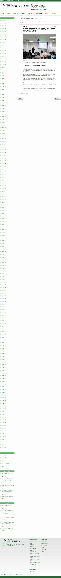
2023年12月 (4, 108)
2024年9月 (4, 83)
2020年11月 (4, 210)
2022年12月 (4, 141)
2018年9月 (4, 282)
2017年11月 (4, 309)
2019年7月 (4, 254)
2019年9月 (4, 249)
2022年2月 (4, 169)
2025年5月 (4, 61)
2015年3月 (4, 381)
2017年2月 (4, 334)
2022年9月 (4, 149)
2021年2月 (4, 202)
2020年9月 (4, 216)
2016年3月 (4, 359)
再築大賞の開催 (33, 564)
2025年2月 (4, 70)
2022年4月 (4, 163)
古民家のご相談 (15, 13)
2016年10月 (4, 340)
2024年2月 (4, 103)
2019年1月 (4, 271)
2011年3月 (4, 447)
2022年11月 (4, 144)
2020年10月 (4, 213)
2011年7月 (4, 444)
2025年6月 (4, 58)
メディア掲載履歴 (33, 548)
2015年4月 (4, 378)
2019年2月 (4, 268)
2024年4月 (4, 97)
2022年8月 (4, 152)
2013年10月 (4, 414)
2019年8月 (4, 251)
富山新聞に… (57, 98)
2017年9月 (4, 315)
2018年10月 (4, 279)
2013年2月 (4, 428)
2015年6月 (4, 373)
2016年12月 (4, 337)
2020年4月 (4, 229)
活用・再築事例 (44, 545)
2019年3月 (4, 265)
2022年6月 (4, 158)
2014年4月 (4, 406)
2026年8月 (4, 20)
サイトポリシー (44, 553)
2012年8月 (4, 439)
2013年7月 (4, 419)
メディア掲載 (21, 93)
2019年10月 (4, 246)
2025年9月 (4, 50)
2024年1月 (4, 105)
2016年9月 (4, 342)
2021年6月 (4, 191)
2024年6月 (4, 92)
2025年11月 (4, 45)
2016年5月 (4, 353)
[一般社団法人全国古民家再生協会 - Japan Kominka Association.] (15, 5)
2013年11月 (4, 411)
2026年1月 (4, 39)
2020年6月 (4, 224)
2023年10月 (4, 114)
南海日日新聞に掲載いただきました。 (7, 474)
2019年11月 (4, 243)
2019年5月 (4, 260)
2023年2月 (4, 136)
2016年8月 (4, 345)
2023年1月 (4, 138)
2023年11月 (4, 111)
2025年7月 (4, 56)
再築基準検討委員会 (33, 551)
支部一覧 (31, 546)
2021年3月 (4, 199)
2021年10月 (4, 180)
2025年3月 (4, 67)
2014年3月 (4, 408)
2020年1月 (4, 238)
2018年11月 (4, 276)
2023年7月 (4, 122)
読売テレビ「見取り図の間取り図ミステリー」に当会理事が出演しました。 (7, 480)
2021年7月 (4, 188)
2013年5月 (4, 425)
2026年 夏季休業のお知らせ (7, 496)
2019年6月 (4, 257)
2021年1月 (4, 205)
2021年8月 (4, 185)
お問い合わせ (54, 13)
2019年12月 (4, 240)
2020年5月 (4, 227)
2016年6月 (4, 351)
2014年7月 (4, 397)
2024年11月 (4, 78)
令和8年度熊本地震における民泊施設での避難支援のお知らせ (8, 491)
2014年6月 (4, 400)
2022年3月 (4, 166)
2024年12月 (4, 75)
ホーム (3, 13)
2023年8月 (4, 119)
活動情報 (23, 13)
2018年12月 (4, 273)
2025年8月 (4, 53)
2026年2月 (4, 36)
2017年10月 (4, 312)
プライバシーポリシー (45, 554)
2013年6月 (4, 422)
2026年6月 (4, 25)
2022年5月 (4, 160)
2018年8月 (4, 284)
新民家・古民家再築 (44, 543)
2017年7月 (4, 320)
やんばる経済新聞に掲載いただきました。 (31, 18)
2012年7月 (4, 442)
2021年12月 (4, 174)
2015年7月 (4, 370)
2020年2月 (4, 235)
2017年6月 (4, 323)
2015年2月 (4, 384)
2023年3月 (4, 133)
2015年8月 (4, 367)
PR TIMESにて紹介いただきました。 (8, 486)
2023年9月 (4, 116)
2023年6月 (4, 125)
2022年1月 (4, 171)
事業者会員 (32, 544)
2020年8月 (4, 218)
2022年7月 (4, 155)
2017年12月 (4, 306)
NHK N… (20, 98)
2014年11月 (4, 386)
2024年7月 (4, 89)
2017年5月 (4, 326)
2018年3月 (4, 298)
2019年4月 (4, 262)
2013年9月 (4, 417)
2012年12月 (4, 430)
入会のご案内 (30, 13)
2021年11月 (4, 177)
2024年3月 (4, 100)
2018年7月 (4, 287)
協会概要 (46, 13)
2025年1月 (4, 72)
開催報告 (3, 466)
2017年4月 (4, 329)
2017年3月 (4, 331)
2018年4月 (4, 295)
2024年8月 (4, 86)
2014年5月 (4, 403)
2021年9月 (4, 182)
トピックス (4, 455)
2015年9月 (4, 364)
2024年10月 (4, 81)
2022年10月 (4, 147)
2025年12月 (4, 42)
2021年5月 (4, 194)
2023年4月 (4, 130)
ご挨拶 (8, 13)
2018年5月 (4, 293)
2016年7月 (4, 348)
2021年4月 (4, 196)
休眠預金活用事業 (39, 13)
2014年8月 (4, 395)
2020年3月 (4, 232)
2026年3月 (4, 34)
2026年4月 (4, 31)
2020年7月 (4, 221)
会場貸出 (42, 551)
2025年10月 (4, 47)
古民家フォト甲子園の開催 (35, 562)
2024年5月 (4, 94)
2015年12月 (4, 362)
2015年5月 (4, 375)
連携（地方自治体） (6, 463)
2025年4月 (4, 64)
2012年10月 (4, 433)
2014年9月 (4, 392)
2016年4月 (4, 356)
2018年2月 (4, 301)
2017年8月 (4, 318)
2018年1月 (4, 304)
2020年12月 (4, 207)
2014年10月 (4, 389)
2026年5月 (4, 28)
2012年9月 (4, 436)
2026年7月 (4, 23)
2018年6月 (4, 290)
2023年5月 (4, 127)
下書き (3, 460)
